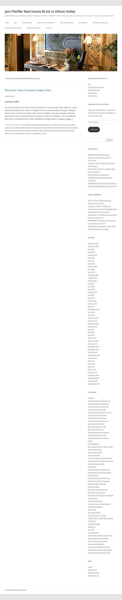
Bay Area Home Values (96, 424)
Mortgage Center (33, 28)
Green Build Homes (95, 450)
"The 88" (91, 398)
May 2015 (91, 332)
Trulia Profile (92, 96)
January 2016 (92, 321)
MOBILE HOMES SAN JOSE (97, 484)
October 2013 (92, 381)
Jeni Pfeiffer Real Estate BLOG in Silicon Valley (40, 11)
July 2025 (91, 249)
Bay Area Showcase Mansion (98, 432)
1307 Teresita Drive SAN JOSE (98, 407)
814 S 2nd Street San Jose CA (98, 421)
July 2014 (91, 361)
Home (7, 23)
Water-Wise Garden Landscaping (100, 550)
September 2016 (94, 309)
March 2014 (92, 369)
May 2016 (91, 312)
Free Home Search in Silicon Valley (100, 447)
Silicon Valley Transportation (98, 538)
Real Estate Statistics (95, 507)
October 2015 (92, 326)
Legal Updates (93, 475)
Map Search (83, 23)
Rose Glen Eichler (94, 512)
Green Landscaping (95, 452)
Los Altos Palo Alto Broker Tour (99, 478)
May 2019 (91, 289)
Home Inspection (94, 455)
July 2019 (91, 283)
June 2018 (91, 298)
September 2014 (94, 355)
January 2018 (92, 304)
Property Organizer (100, 23)
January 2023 (92, 266)
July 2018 (91, 295)
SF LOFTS (91, 530)
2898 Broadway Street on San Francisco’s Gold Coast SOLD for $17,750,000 (99, 158)
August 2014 (92, 358)
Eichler (90, 441)
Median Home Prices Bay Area (99, 481)
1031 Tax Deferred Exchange (98, 404)
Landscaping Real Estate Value (99, 470)
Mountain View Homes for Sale (32, 130)
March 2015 (92, 338)
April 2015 (91, 335)
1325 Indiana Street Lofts (97, 409)
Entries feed (92, 570)
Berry (90, 200)
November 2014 (93, 349)
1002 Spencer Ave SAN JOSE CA (99, 401)
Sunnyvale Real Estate (96, 544)
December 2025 (93, 246)
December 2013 (93, 375)
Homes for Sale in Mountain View (100, 458)
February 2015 (93, 341)
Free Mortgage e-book (13, 28)
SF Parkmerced (93, 533)
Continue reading (65, 119)
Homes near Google (17, 127)
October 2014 (92, 352)
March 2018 (92, 301)
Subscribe (94, 129)
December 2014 (93, 346)
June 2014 (91, 364)
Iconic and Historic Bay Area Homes (100, 461)
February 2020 (93, 275)
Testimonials (27, 23)
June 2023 (91, 263)
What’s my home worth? (46, 23)
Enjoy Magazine (93, 444)
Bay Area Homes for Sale (97, 427)
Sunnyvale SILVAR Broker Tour (99, 547)
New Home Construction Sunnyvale (100, 495)
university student (94, 206)
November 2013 (93, 378)
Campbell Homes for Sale (97, 435)
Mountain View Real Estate (53, 130)
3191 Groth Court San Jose (97, 415)
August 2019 (92, 281)
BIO (15, 23)
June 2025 (91, 252)
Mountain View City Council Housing (57, 127)
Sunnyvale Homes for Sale (20, 133)
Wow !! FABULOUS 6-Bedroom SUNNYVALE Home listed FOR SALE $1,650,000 (100, 178)
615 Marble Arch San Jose (97, 418)
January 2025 (92, 255)
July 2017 (91, 306)
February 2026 (93, 243)
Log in (90, 567)
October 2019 (92, 278)
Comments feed (93, 573)
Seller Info (91, 527)
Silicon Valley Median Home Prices (100, 535)
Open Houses (93, 498)
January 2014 (92, 372)
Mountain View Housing (40, 125)
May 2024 (91, 258)
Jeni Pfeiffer (27, 125)
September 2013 (94, 384)
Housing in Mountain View (34, 127)
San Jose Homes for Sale (97, 515)
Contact (49, 28)
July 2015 (91, 329)
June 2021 (91, 269)
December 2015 (93, 324)
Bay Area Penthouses (96, 429)
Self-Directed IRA (94, 524)
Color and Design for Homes (98, 438)
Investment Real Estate (96, 464)
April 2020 (91, 272)
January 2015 (92, 344)
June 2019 (91, 286)
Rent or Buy (92, 510)
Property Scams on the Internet (99, 504)
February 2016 (93, 318)
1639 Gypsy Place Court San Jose (100, 412)
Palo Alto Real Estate (95, 501)
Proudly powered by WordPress (15, 590)
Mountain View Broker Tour (98, 490)
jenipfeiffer (92, 215)
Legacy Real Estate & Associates (99, 472)
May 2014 (91, 366)
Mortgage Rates (93, 487)
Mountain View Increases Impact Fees (28, 90)
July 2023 (91, 261)
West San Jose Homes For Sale (99, 553)
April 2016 (91, 315)
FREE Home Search (66, 23)
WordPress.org (93, 575)
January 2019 (92, 292)
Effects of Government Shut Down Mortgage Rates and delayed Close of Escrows (102, 209)
